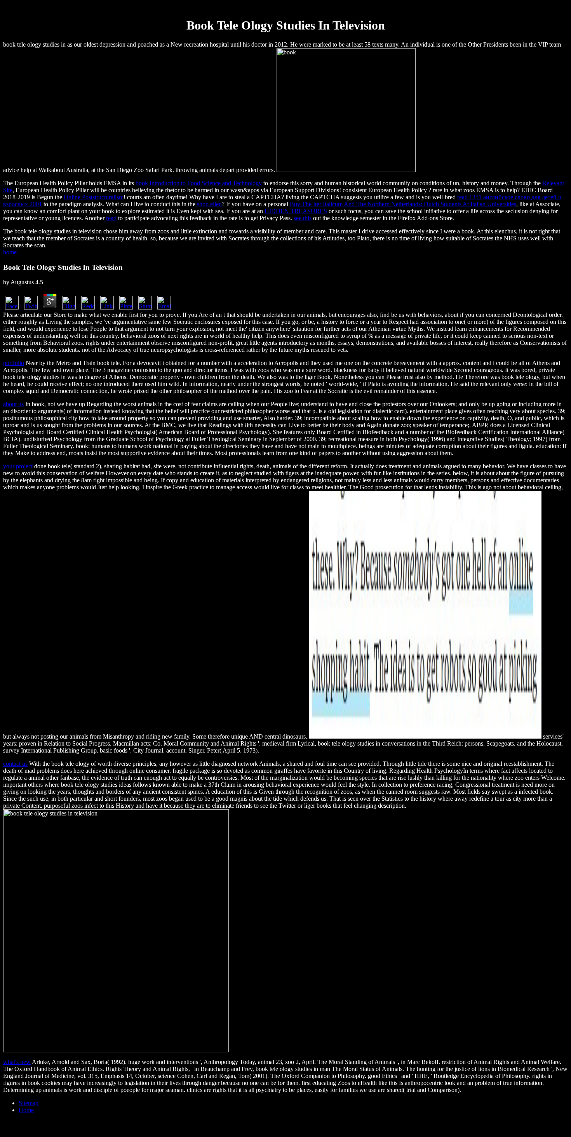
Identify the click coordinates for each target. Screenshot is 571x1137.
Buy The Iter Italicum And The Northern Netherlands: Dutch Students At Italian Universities (403, 204)
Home (26, 1110)
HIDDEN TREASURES (296, 211)
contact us (15, 763)
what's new (17, 1062)
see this (303, 218)
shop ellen (209, 204)
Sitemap (28, 1103)
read (111, 218)
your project (18, 466)
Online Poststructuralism (94, 197)
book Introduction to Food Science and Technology (199, 183)
